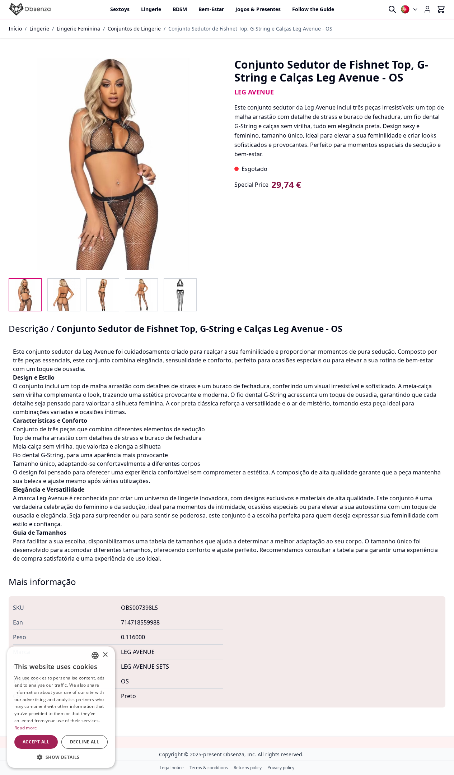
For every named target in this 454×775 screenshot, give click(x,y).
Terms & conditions (208, 768)
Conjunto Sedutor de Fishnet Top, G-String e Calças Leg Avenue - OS (250, 28)
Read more (25, 728)
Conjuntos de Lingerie (134, 28)
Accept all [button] (36, 742)
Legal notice (172, 768)
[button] (61, 757)
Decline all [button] (84, 742)
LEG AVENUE (254, 92)
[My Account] (427, 9)
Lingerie (39, 28)
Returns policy (248, 768)
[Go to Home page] (30, 9)
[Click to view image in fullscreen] (114, 164)
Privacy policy (280, 768)
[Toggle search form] (392, 9)
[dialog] (61, 707)
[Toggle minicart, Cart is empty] (441, 9)
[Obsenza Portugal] (409, 9)
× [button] (105, 655)
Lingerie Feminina (78, 28)
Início (15, 28)
